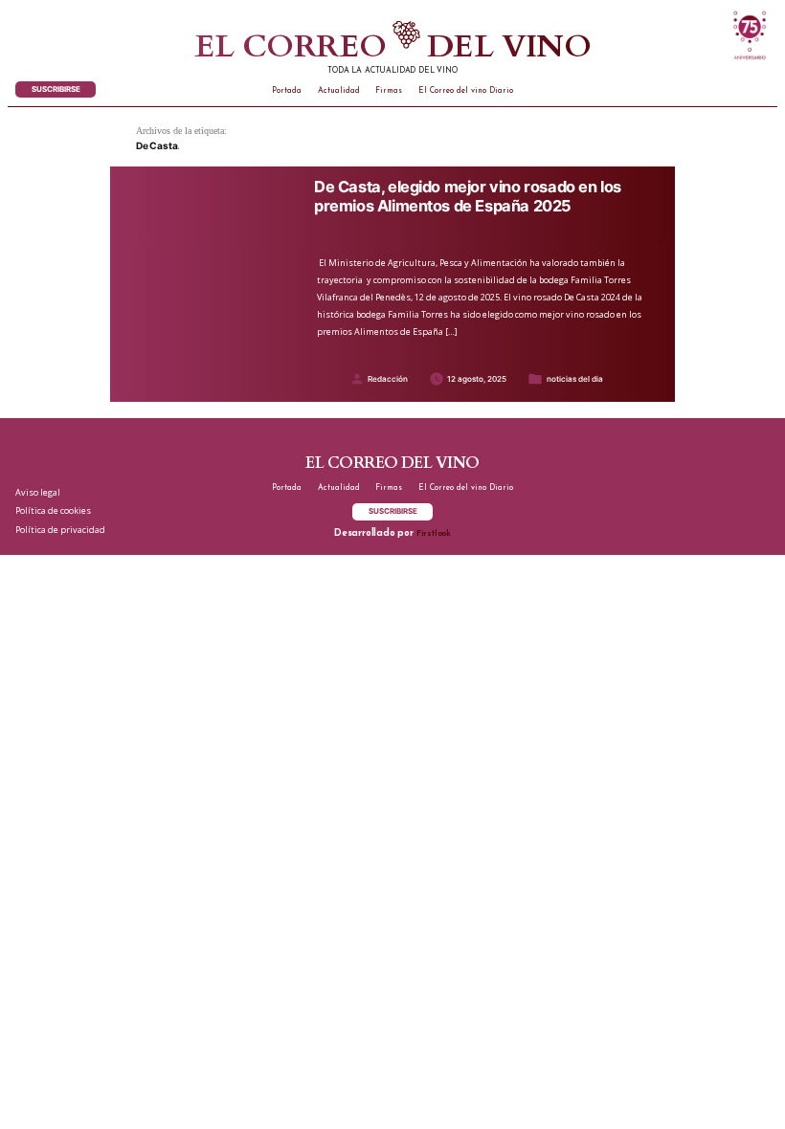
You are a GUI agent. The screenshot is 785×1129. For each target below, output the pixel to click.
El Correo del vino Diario (465, 91)
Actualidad (339, 91)
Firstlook (433, 534)
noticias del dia (575, 379)
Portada (287, 91)
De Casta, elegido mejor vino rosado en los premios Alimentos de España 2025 (467, 196)
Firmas (388, 91)
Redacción (388, 379)
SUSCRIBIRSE (56, 89)
